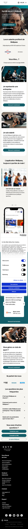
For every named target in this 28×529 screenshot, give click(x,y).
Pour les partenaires (6, 464)
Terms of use (20, 524)
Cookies (7, 524)
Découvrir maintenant (14, 105)
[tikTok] (21, 515)
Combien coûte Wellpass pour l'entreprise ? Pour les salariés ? (12, 410)
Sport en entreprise (6, 485)
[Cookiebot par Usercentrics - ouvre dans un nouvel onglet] (20, 235)
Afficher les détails (18, 280)
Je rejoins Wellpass (14, 439)
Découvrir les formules (14, 321)
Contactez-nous (14, 431)
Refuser (14, 291)
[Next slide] (23, 304)
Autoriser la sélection (14, 288)
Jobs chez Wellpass (6, 506)
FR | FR (22, 3)
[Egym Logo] (7, 448)
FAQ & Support (5, 504)
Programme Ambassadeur (5, 468)
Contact (4, 502)
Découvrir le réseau (8, 28)
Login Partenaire (6, 508)
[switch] (23, 265)
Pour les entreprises (6, 460)
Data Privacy (13, 524)
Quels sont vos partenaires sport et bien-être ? (11, 418)
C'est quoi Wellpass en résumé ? (9, 397)
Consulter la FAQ (14, 435)
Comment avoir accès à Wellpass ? (10, 403)
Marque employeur (6, 480)
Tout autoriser (14, 284)
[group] (7, 52)
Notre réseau (5, 466)
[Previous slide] (4, 304)
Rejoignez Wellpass (9, 25)
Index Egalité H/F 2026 (6, 493)
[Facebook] (10, 515)
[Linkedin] (18, 515)
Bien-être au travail (6, 478)
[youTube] (14, 515)
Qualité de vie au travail (6, 482)
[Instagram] (6, 515)
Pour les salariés (6, 462)
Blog (3, 495)
